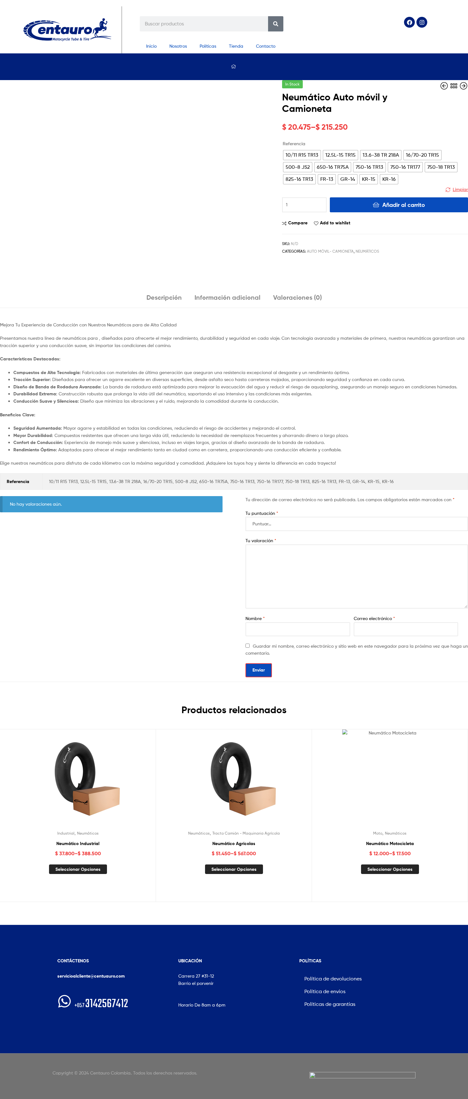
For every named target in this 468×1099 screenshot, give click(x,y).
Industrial (65, 833)
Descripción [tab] (164, 297)
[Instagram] (421, 22)
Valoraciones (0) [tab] (297, 297)
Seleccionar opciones (78, 869)
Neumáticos (367, 251)
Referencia (294, 143)
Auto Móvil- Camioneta (330, 251)
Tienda (236, 46)
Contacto (265, 46)
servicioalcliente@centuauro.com (91, 976)
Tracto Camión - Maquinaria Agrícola (246, 833)
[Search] (275, 23)
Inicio (151, 46)
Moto (377, 833)
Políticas (208, 46)
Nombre (255, 618)
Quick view (93, 782)
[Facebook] (409, 22)
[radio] (302, 155)
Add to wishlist (335, 223)
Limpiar (460, 189)
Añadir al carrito (403, 204)
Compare (298, 223)
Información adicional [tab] (227, 297)
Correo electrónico (374, 618)
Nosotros (178, 46)
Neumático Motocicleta (390, 843)
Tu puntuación (261, 513)
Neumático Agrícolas (233, 843)
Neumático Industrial (77, 843)
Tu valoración (260, 540)
